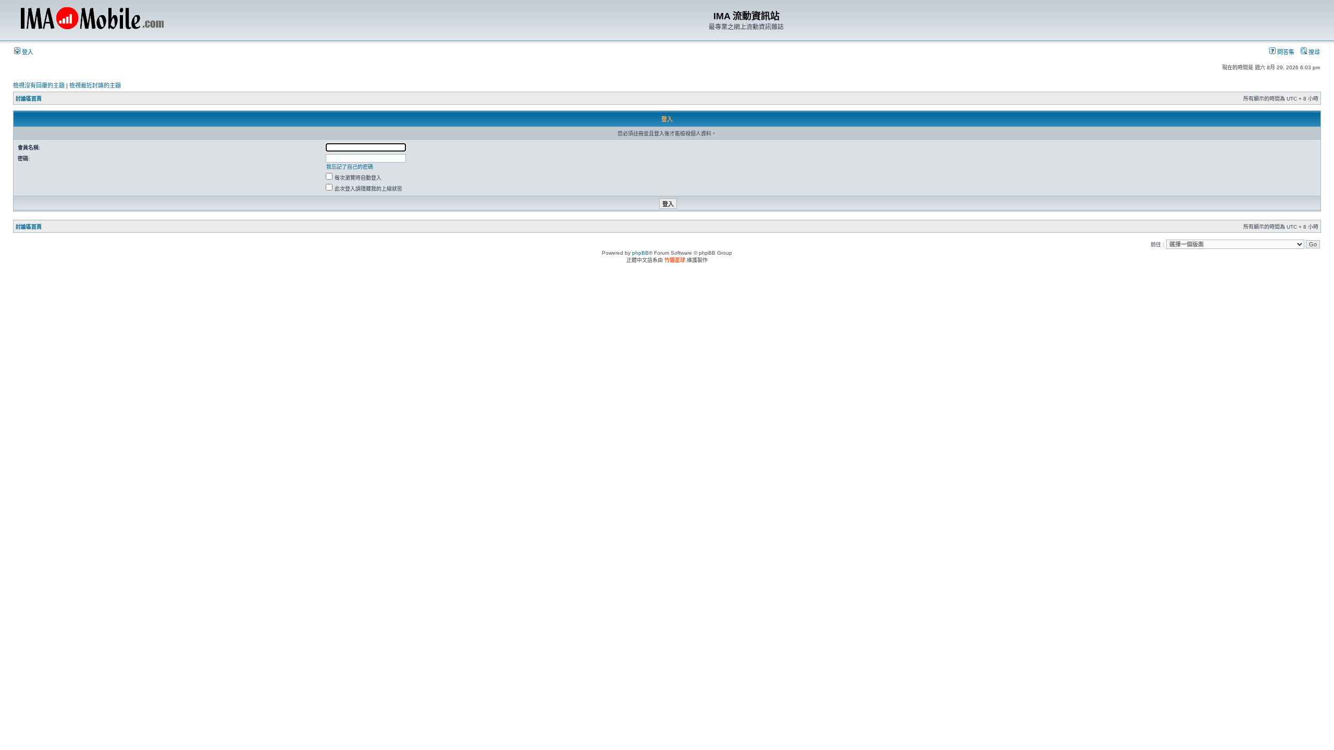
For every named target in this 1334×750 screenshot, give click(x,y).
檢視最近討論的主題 (95, 85)
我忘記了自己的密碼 (349, 167)
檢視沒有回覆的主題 (39, 85)
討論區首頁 (29, 99)
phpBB (640, 253)
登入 (26, 52)
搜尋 (1313, 52)
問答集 (1285, 52)
